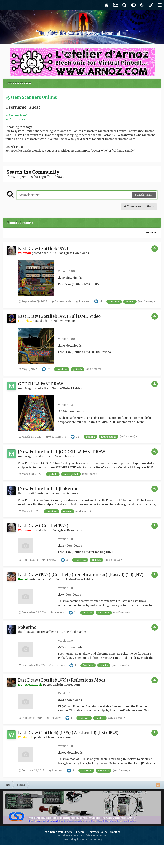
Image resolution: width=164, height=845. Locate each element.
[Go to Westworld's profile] (11, 734)
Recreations (72, 684)
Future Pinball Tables (67, 388)
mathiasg (24, 388)
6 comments (57, 436)
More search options (140, 206)
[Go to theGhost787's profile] (11, 490)
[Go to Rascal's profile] (11, 576)
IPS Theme (50, 831)
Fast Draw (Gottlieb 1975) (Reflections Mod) (61, 680)
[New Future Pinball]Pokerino (48, 488)
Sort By (150, 232)
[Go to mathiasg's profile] (11, 386)
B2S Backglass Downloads (70, 253)
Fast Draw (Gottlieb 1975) (43, 248)
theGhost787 (27, 493)
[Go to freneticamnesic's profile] (11, 682)
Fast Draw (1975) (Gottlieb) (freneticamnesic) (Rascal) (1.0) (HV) (81, 574)
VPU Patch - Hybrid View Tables (71, 579)
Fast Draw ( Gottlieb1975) (43, 525)
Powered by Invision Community (82, 839)
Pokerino (27, 627)
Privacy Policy (98, 831)
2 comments (62, 301)
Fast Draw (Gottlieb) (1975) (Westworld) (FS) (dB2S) (68, 732)
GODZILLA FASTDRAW (40, 383)
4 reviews (58, 665)
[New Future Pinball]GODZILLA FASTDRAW (61, 451)
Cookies (115, 831)
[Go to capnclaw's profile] (11, 318)
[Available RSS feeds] (158, 785)
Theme (80, 831)
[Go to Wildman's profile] (11, 250)
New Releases (64, 456)
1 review (83, 301)
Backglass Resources (67, 530)
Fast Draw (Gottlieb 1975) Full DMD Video (59, 316)
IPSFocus (67, 831)
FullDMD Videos (64, 321)
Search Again (143, 194)
